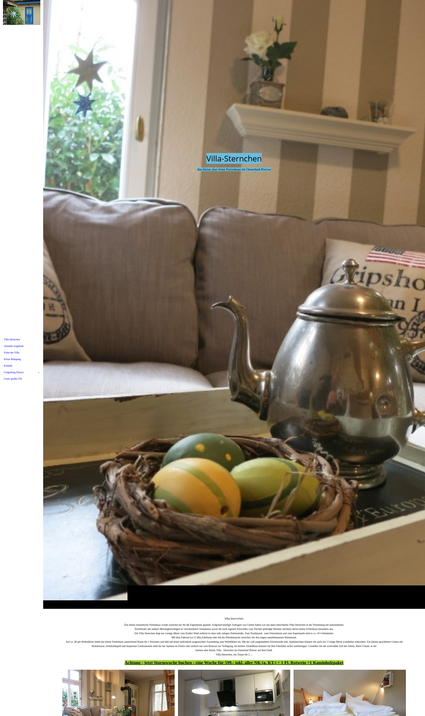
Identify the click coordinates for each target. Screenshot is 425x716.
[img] (234, 304)
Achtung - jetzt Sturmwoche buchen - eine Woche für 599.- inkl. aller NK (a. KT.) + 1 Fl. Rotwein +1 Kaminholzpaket (234, 662)
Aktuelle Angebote (14, 346)
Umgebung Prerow (14, 372)
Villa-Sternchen (12, 339)
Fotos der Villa (11, 352)
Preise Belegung (12, 359)
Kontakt (8, 365)
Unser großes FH (13, 378)
